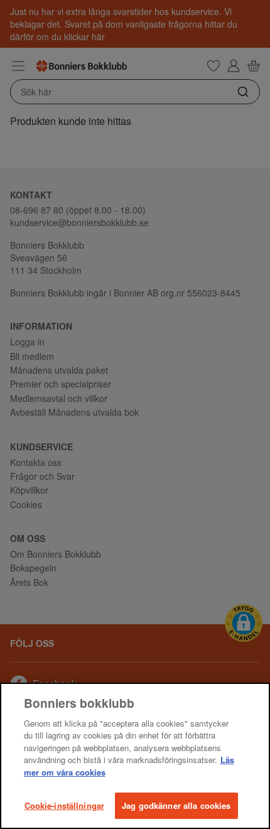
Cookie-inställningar (64, 805)
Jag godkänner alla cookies (176, 805)
